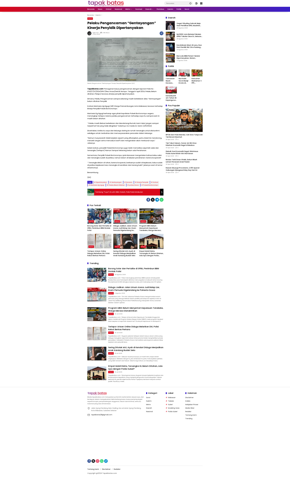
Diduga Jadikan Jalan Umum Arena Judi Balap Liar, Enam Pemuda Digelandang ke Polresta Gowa (125, 228)
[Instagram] (97, 461)
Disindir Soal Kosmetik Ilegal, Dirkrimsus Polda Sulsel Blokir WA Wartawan (182, 152)
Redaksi (188, 411)
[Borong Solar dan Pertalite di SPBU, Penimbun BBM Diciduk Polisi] (99, 216)
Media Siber (189, 408)
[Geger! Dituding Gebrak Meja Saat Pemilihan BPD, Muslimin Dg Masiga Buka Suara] (170, 25)
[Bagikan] (161, 33)
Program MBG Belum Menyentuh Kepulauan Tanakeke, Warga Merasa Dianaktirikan (150, 228)
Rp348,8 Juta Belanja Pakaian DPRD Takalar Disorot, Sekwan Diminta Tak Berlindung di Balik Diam (189, 35)
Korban (155, 182)
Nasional (149, 411)
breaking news (173, 408)
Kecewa (129, 182)
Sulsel (170, 404)
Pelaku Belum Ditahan (117, 185)
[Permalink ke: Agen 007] (90, 33)
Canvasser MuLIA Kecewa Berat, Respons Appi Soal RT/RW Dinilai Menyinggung (171, 81)
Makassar (171, 397)
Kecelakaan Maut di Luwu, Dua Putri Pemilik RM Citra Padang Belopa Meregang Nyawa (189, 46)
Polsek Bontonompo (150, 185)
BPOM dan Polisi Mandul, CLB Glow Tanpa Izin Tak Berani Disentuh (184, 136)
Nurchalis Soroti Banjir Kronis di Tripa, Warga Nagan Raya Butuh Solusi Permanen (184, 81)
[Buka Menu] (201, 3)
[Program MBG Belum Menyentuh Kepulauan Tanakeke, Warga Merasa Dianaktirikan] (151, 216)
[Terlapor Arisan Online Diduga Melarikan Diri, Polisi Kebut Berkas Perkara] (99, 241)
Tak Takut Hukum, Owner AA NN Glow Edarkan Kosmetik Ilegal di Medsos (181, 144)
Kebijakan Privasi (191, 404)
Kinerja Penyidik (142, 182)
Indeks (187, 401)
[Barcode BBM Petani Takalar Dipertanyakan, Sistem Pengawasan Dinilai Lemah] (170, 58)
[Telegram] (157, 200)
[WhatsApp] (161, 200)
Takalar (171, 401)
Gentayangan (116, 182)
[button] (190, 3)
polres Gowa (134, 185)
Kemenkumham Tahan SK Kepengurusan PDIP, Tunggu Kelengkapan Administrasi (171, 98)
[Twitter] (153, 200)
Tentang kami (93, 469)
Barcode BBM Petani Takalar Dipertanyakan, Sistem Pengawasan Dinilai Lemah (188, 57)
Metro (148, 404)
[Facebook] (148, 200)
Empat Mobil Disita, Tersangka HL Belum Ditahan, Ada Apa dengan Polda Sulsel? (151, 253)
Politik (169, 74)
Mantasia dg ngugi (97, 185)
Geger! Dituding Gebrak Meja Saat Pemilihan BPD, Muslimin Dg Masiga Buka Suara (189, 24)
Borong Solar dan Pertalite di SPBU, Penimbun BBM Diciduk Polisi (99, 228)
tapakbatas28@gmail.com (101, 415)
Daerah (149, 408)
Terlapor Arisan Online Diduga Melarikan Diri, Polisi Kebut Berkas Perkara (98, 253)
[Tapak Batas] (105, 3)
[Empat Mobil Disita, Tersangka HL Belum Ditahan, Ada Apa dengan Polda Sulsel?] (151, 241)
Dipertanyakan (101, 182)
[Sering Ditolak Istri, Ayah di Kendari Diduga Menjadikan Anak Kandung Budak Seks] (125, 241)
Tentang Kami (191, 415)
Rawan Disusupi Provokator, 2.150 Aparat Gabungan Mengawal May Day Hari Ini (182, 169)
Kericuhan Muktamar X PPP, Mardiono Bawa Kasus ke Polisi (197, 81)
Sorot (148, 397)
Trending (188, 418)
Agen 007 (96, 32)
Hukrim (90, 18)
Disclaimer (189, 397)
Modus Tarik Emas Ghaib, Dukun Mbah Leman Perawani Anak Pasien (181, 161)
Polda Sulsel (172, 411)
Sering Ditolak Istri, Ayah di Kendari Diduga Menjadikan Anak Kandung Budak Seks (124, 253)
